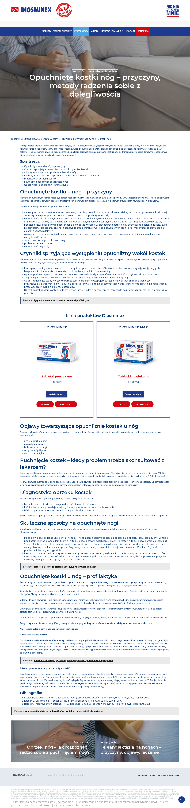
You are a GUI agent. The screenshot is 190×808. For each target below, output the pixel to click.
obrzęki (159, 608)
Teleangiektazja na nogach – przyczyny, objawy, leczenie (130, 750)
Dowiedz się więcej (56, 394)
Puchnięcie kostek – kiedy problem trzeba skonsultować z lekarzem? (62, 175)
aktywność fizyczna (47, 617)
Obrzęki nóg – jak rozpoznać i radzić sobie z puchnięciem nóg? (55, 750)
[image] (57, 352)
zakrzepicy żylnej (158, 224)
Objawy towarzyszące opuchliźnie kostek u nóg (50, 172)
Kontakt (130, 31)
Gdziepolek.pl (65, 404)
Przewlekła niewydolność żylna (103, 71)
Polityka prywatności (168, 775)
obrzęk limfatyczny (85, 227)
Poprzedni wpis (81, 742)
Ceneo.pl (45, 404)
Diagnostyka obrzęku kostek (40, 178)
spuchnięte (137, 677)
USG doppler (31, 510)
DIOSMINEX (57, 327)
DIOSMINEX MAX (133, 327)
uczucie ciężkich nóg (35, 440)
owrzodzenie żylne (34, 453)
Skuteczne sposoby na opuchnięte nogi (46, 181)
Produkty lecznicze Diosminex (57, 31)
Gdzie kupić (143, 31)
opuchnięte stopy (42, 280)
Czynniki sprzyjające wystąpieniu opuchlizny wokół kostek (56, 169)
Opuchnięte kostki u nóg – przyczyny (44, 166)
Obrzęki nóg (78, 71)
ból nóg (34, 450)
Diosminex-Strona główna (25, 138)
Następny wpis (108, 742)
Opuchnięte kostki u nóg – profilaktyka (46, 184)
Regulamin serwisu (147, 775)
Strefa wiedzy (81, 31)
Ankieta (94, 31)
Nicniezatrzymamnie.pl (112, 31)
